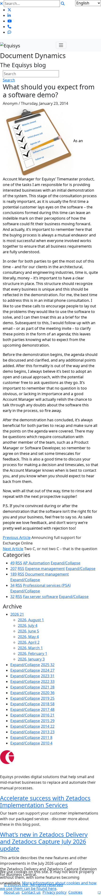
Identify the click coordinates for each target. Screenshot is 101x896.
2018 (47, 703)
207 (13, 568)
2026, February (32, 653)
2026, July (27, 625)
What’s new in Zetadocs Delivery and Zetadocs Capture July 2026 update (44, 841)
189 (13, 574)
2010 (46, 743)
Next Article (13, 548)
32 (12, 596)
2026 (17, 614)
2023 (47, 675)
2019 (47, 698)
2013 (47, 731)
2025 (47, 664)
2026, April (28, 642)
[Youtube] (10, 21)
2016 (47, 715)
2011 (46, 737)
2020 (47, 692)
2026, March (30, 647)
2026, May (28, 636)
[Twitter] (9, 9)
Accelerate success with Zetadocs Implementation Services (45, 801)
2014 (47, 726)
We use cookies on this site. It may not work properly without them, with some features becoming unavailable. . (48, 880)
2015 (47, 720)
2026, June (28, 631)
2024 (47, 670)
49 (12, 563)
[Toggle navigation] (61, 45)
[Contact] (9, 26)
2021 (47, 687)
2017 (47, 709)
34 (12, 585)
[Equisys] (10, 45)
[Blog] (9, 32)
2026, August (31, 619)
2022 (47, 681)
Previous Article (17, 537)
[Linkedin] (9, 15)
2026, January (31, 659)
